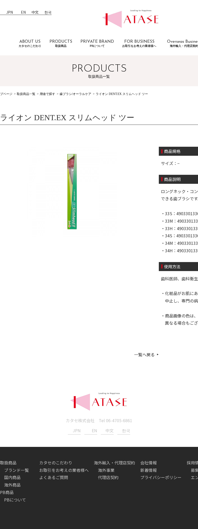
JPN (9, 12)
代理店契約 (108, 477)
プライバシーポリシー (161, 477)
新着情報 (148, 470)
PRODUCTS (61, 43)
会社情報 (148, 462)
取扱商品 (8, 462)
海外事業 (106, 470)
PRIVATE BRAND (97, 43)
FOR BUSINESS (139, 43)
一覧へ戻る (144, 354)
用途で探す (47, 94)
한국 (48, 12)
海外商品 (12, 485)
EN (23, 12)
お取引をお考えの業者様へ (64, 470)
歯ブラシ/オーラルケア (75, 94)
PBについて (15, 500)
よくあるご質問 (53, 477)
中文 (35, 12)
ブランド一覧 (16, 470)
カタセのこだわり (55, 462)
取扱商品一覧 (26, 94)
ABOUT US (30, 43)
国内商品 (12, 477)
